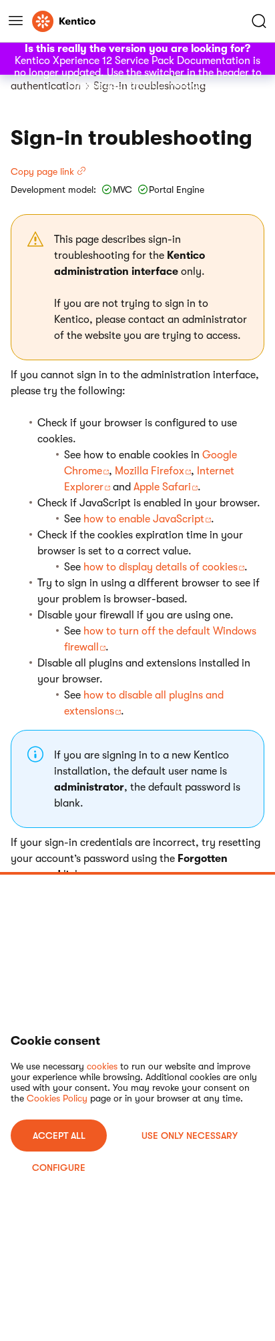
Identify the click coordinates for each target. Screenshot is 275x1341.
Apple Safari (162, 487)
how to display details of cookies (160, 567)
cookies (102, 1066)
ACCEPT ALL (59, 1135)
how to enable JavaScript (143, 519)
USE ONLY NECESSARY (190, 1135)
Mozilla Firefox (149, 471)
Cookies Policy (57, 1098)
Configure (58, 1167)
